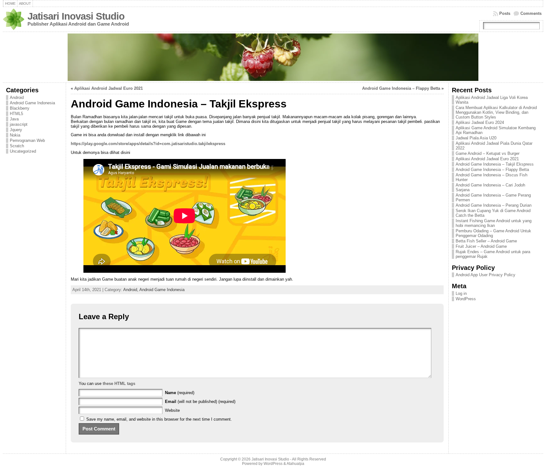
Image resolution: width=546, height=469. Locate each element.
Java (14, 119)
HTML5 (16, 113)
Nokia (15, 135)
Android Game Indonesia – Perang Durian (493, 205)
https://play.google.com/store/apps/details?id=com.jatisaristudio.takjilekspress (148, 143)
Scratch (17, 145)
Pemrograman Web (27, 140)
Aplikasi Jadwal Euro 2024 (480, 122)
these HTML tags (119, 383)
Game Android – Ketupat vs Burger (487, 153)
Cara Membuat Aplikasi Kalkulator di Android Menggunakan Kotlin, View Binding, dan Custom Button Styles (496, 112)
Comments (531, 13)
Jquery (16, 129)
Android (17, 97)
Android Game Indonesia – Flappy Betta (401, 88)
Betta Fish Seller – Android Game (486, 241)
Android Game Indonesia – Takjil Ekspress (495, 164)
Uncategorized (23, 151)
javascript (18, 124)
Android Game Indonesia (32, 102)
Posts (504, 13)
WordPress (466, 298)
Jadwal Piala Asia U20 (476, 138)
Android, (131, 289)
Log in (461, 293)
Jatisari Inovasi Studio (75, 16)
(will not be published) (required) (200, 401)
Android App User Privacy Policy (485, 274)
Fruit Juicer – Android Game (481, 246)
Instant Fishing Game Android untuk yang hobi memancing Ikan (493, 223)
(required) (179, 392)
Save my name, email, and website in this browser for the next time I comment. (159, 419)
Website (172, 410)
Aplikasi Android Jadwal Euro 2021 (108, 88)
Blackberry (19, 108)
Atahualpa (295, 463)
